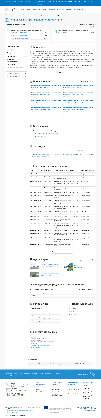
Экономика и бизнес (28, 15)
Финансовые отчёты (88, 401)
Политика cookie (23, 410)
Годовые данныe (42, 136)
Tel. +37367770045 (36, 347)
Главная (7, 15)
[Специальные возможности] (88, 1)
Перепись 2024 (37, 9)
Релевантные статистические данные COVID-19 (46, 324)
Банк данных (11, 53)
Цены (36, 15)
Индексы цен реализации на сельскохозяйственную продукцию (42, 317)
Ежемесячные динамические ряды (47, 133)
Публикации (11, 64)
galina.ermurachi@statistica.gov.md (40, 345)
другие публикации (86, 260)
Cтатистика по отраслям (25, 9)
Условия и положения (11, 410)
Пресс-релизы (11, 50)
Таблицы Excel (11, 56)
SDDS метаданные (37, 296)
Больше (81, 9)
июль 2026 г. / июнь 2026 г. (19, 32)
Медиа (76, 9)
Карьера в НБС (40, 391)
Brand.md (93, 410)
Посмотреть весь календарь (61, 252)
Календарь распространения (12, 60)
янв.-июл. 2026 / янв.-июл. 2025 (20, 38)
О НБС (38, 387)
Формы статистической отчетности (87, 386)
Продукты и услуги (48, 9)
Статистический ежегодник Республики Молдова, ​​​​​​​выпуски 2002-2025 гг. (49, 266)
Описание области (13, 46)
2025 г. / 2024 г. (62, 32)
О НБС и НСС (69, 9)
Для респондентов (59, 9)
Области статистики (16, 15)
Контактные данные (13, 76)
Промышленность (37, 313)
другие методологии (85, 289)
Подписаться (82, 374)
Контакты (38, 389)
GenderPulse (70, 387)
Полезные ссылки (12, 73)
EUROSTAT (74, 308)
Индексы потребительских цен (41, 321)
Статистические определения (41, 293)
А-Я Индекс (55, 387)
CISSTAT (73, 315)
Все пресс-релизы (86, 81)
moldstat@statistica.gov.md (18, 390)
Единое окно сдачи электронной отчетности (88, 396)
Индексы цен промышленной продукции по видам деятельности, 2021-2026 (57, 151)
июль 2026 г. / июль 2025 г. (19, 35)
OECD (72, 311)
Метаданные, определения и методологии (15, 69)
